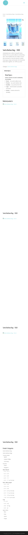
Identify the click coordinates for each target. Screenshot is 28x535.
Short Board (6, 469)
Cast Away (6, 461)
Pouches (5, 463)
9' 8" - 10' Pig (7, 505)
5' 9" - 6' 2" (6, 486)
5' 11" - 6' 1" (7, 471)
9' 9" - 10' (6, 508)
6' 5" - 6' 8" (6, 476)
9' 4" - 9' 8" (6, 503)
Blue (5, 512)
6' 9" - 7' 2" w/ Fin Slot (9, 493)
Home (4, 14)
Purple (5, 518)
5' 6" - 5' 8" (6, 484)
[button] (23, 20)
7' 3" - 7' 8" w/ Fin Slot (9, 495)
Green (5, 516)
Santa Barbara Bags (10, 14)
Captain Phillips (7, 459)
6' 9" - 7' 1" (6, 478)
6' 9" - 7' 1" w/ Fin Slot (9, 480)
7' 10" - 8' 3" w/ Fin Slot (9, 497)
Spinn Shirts (5, 510)
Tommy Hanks (6, 455)
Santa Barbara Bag (7, 451)
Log (4, 499)
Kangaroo (6, 467)
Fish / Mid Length (7, 482)
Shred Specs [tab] (7, 70)
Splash (5, 457)
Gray (5, 514)
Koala (5, 465)
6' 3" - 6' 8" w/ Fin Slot (9, 491)
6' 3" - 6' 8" (6, 488)
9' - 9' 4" (6, 501)
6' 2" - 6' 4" (6, 473)
